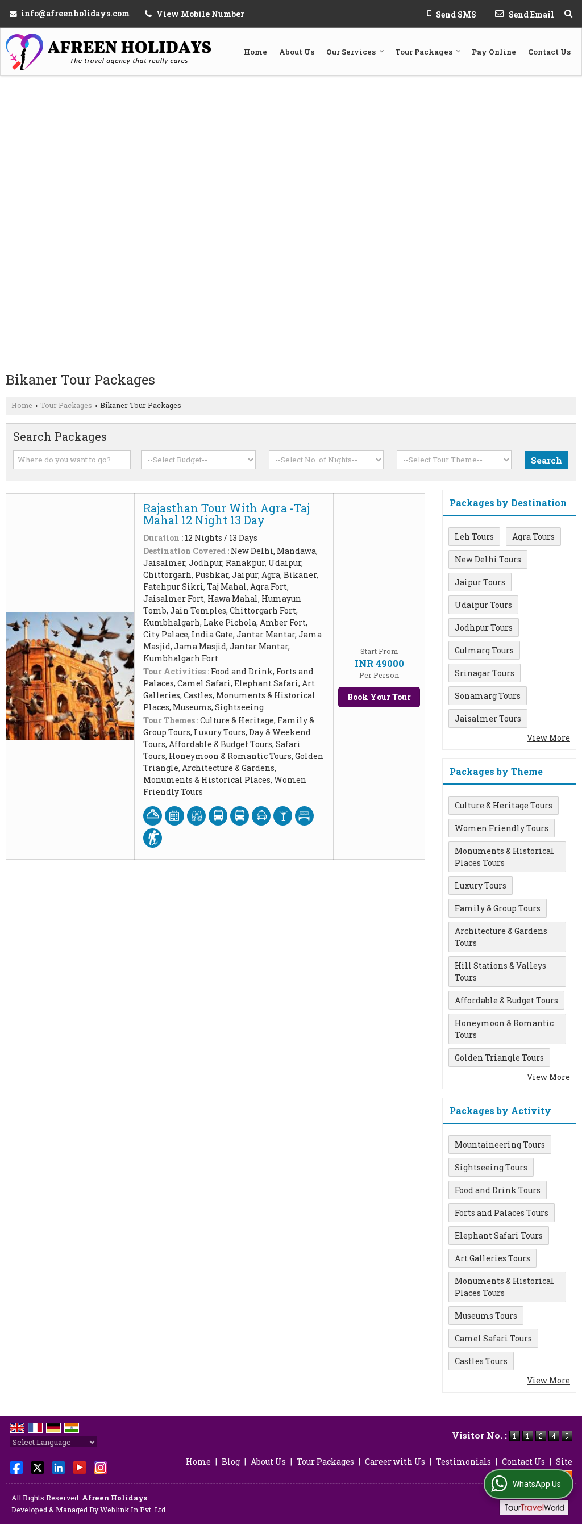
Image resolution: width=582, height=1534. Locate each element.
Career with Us (395, 1461)
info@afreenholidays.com (75, 13)
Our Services (351, 52)
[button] (200, 14)
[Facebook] (16, 1466)
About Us (296, 52)
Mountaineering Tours (500, 1144)
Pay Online (494, 52)
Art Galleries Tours (492, 1258)
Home (255, 52)
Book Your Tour (379, 696)
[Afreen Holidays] (108, 52)
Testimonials (463, 1461)
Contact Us (549, 52)
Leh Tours (474, 536)
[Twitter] (37, 1466)
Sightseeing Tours (491, 1167)
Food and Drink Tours (498, 1190)
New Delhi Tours (488, 559)
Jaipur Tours (480, 582)
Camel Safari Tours (493, 1338)
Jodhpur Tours (484, 627)
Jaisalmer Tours (488, 718)
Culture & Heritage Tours (503, 805)
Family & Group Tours (498, 908)
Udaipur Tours (483, 604)
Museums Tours (486, 1315)
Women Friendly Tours (501, 828)
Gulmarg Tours (484, 650)
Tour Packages (423, 52)
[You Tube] (79, 1466)
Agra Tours (533, 536)
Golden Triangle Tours (499, 1057)
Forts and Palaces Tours (501, 1212)
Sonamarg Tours (488, 695)
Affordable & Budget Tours (506, 1000)
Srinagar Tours (484, 673)
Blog (231, 1461)
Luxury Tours (480, 885)
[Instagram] (100, 1466)
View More (548, 737)
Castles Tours (481, 1361)
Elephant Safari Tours (499, 1235)
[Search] (568, 13)
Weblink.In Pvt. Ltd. (133, 1509)
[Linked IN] (58, 1466)
